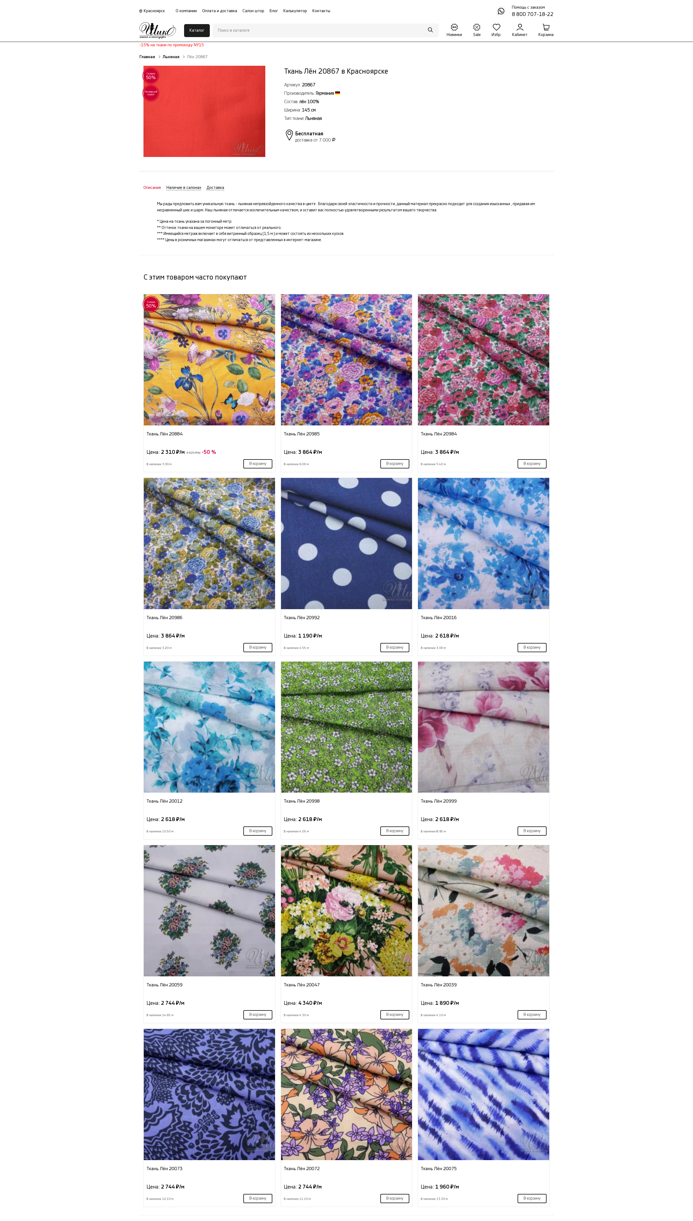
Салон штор (253, 11)
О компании (186, 11)
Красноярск (154, 11)
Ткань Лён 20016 (439, 617)
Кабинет (520, 35)
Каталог (196, 30)
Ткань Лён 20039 (439, 985)
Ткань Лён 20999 (439, 801)
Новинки (454, 35)
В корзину (257, 464)
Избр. (496, 35)
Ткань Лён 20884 (164, 434)
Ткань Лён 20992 (302, 617)
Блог (274, 11)
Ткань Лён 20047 (302, 985)
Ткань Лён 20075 (439, 1168)
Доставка (215, 188)
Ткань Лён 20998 (302, 801)
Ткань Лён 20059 (164, 985)
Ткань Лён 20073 (164, 1168)
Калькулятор (295, 11)
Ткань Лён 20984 (439, 434)
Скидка (151, 76)
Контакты (321, 11)
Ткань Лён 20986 (164, 617)
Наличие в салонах (183, 188)
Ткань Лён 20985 (302, 434)
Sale (477, 35)
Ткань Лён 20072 (302, 1168)
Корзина (546, 35)
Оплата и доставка (219, 11)
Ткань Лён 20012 (164, 801)
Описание (152, 188)
